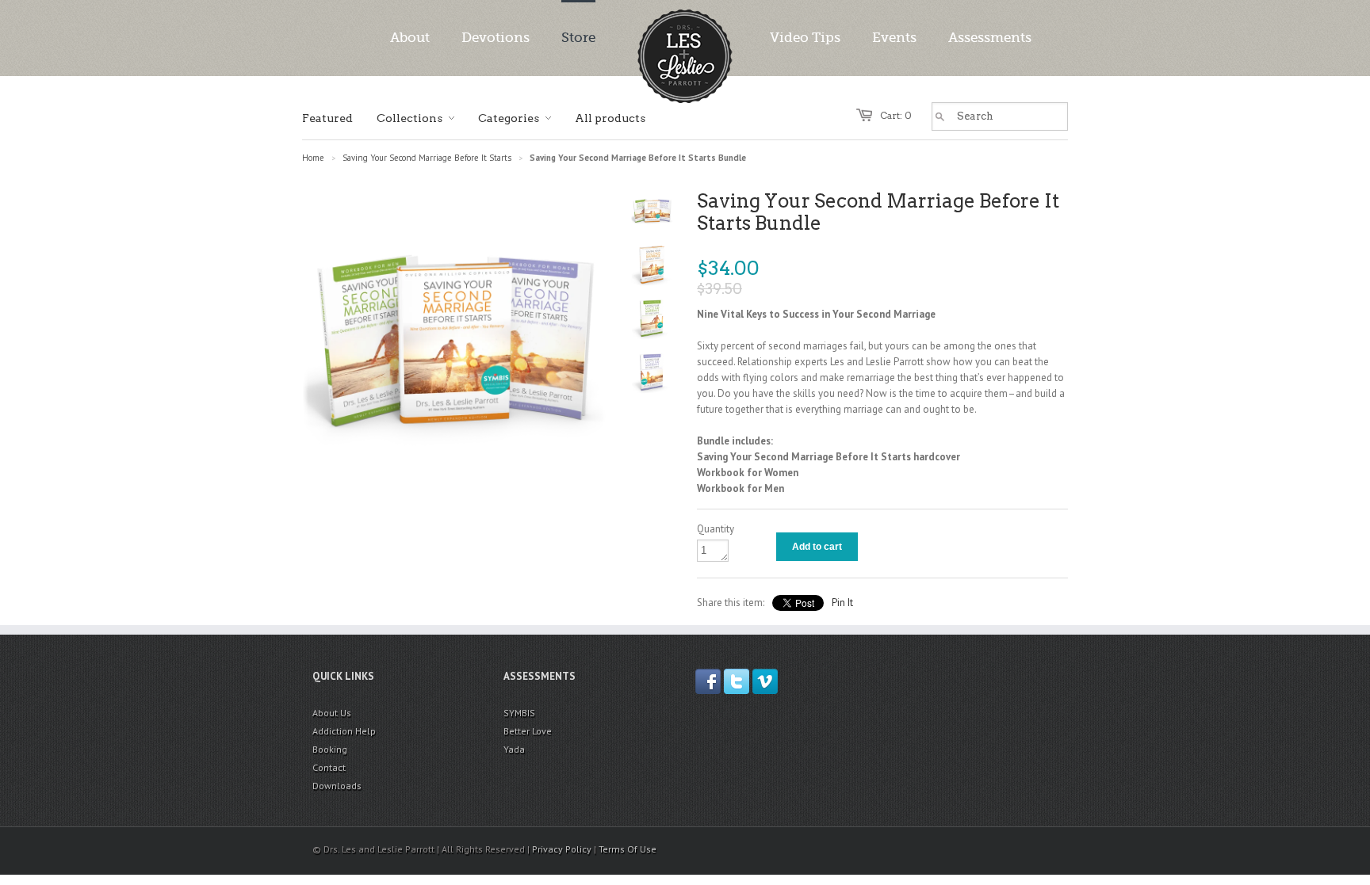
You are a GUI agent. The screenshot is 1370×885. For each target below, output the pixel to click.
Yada (514, 749)
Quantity (715, 529)
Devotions (495, 37)
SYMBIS (519, 713)
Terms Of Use (627, 849)
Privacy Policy (561, 849)
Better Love (527, 731)
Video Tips (805, 37)
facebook (708, 681)
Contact (329, 767)
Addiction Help (344, 731)
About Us (331, 713)
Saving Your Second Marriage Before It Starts (426, 157)
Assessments (989, 37)
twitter (736, 681)
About (410, 37)
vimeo (765, 681)
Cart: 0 (896, 115)
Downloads (337, 786)
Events (894, 37)
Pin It (842, 602)
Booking (329, 749)
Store (578, 37)
